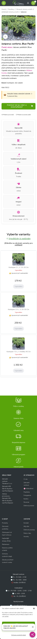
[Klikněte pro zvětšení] (5, 36)
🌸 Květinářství (28, 489)
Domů (4, 9)
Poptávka (27, 492)
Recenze (26, 502)
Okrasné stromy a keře (24, 9)
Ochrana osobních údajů (18, 635)
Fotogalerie (27, 495)
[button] (34, 608)
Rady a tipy (27, 533)
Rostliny (11, 9)
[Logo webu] (18, 3)
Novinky (26, 537)
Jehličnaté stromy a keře (10, 12)
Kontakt (26, 523)
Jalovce (23, 12)
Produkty (5, 523)
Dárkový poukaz (29, 506)
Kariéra (26, 499)
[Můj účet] (28, 3)
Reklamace (5, 544)
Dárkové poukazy (29, 530)
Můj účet (26, 526)
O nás (26, 479)
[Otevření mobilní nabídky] (4, 3)
